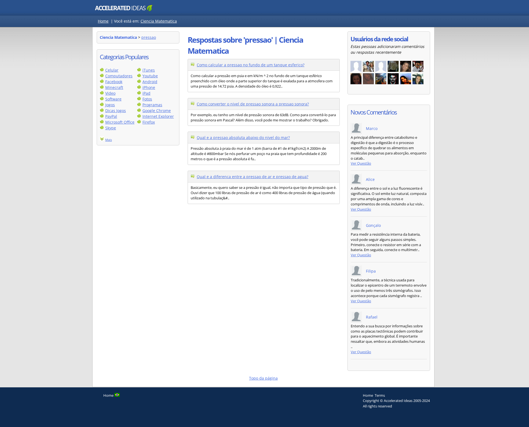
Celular (111, 70)
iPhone (148, 87)
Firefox (148, 122)
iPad (146, 93)
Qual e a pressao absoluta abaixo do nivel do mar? (243, 137)
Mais (108, 140)
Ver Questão (361, 163)
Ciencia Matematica (159, 21)
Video (110, 93)
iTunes (148, 70)
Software (113, 99)
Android (149, 81)
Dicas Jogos (115, 110)
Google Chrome (156, 110)
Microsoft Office (119, 122)
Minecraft (114, 87)
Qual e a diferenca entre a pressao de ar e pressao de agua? (252, 176)
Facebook (113, 81)
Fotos (147, 99)
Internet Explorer (158, 116)
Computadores (119, 75)
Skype (110, 127)
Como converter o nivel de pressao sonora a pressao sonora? (253, 104)
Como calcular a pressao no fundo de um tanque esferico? (250, 64)
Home (103, 21)
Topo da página (263, 378)
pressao (148, 37)
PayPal (111, 116)
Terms (380, 395)
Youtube (150, 75)
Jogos (110, 104)
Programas (152, 104)
